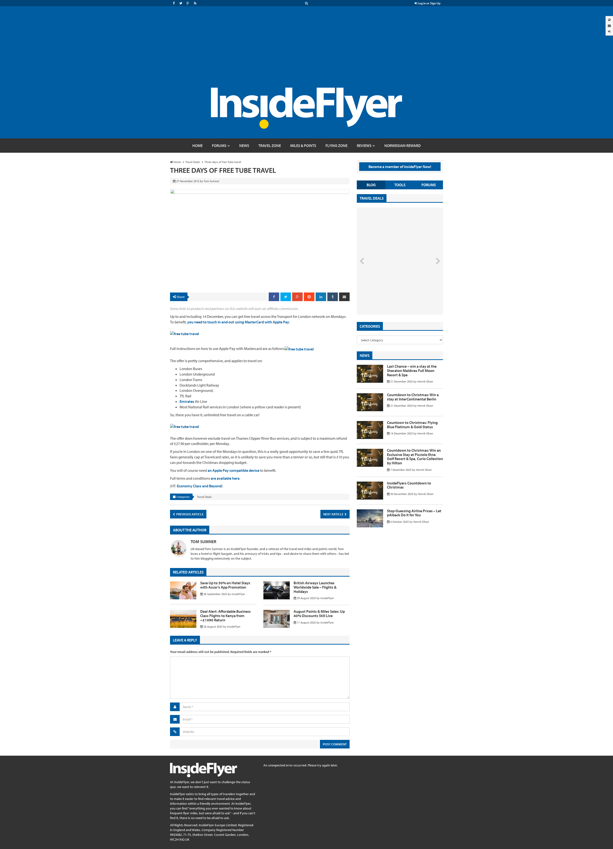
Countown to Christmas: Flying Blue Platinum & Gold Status (412, 424)
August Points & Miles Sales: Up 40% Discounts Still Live (319, 613)
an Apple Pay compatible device (233, 470)
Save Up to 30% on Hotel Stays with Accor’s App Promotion (225, 585)
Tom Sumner (203, 541)
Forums (428, 184)
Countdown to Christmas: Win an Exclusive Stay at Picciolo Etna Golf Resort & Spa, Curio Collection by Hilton (415, 456)
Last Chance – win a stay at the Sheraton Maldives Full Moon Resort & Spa (412, 370)
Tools (399, 184)
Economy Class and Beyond (199, 486)
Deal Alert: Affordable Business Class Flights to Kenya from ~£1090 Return (225, 615)
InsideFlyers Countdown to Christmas (409, 485)
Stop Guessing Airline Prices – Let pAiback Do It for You (414, 512)
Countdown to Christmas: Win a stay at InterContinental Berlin (413, 396)
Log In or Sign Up (429, 3)
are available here (225, 478)
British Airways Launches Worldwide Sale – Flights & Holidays (315, 587)
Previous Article (190, 514)
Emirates (187, 401)
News (364, 355)
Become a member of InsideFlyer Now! (400, 166)
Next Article (333, 514)
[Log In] (609, 31)
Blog (371, 184)
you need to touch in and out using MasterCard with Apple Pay (238, 322)
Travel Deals (204, 497)
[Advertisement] (306, 51)
